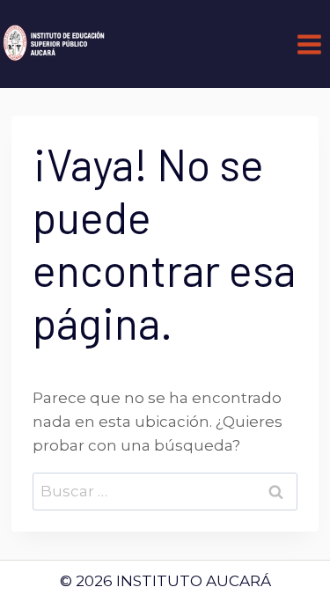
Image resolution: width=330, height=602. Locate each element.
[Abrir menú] (309, 44)
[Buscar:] (165, 491)
